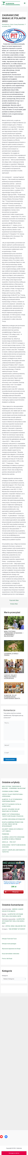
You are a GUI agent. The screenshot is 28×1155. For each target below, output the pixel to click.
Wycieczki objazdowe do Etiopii (11, 948)
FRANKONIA (5, 834)
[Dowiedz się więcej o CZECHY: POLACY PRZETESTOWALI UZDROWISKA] (14, 666)
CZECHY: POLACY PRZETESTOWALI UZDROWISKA (10, 676)
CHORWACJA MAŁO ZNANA (11, 654)
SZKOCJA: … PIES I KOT (9, 842)
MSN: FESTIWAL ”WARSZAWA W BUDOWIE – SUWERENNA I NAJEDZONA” (14, 634)
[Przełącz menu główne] (25, 3)
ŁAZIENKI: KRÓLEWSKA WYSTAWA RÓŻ (13, 819)
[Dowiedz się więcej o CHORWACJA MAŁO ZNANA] (14, 646)
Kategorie (5, 975)
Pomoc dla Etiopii (7, 958)
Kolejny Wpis (14, 604)
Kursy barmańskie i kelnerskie (10, 953)
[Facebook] (6, 1136)
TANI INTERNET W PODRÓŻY (17, 929)
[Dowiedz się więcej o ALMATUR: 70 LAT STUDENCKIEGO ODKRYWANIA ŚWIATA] (14, 688)
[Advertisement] (14, 1063)
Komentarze (5, 24)
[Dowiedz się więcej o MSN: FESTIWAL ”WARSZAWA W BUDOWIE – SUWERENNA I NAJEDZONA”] (14, 622)
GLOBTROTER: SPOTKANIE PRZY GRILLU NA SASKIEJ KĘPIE (13, 921)
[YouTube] (1, 1136)
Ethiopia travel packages (9, 943)
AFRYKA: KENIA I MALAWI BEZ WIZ (15, 926)
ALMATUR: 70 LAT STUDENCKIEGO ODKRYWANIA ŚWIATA (12, 696)
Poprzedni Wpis (14, 600)
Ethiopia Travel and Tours (9, 938)
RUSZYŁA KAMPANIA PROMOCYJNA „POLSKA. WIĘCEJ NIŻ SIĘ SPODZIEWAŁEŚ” (12, 824)
